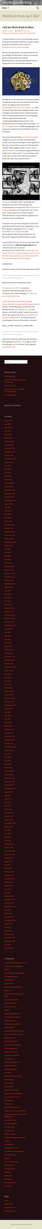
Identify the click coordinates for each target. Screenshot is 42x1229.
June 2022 (7, 594)
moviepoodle (8, 1083)
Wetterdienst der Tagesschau (13, 231)
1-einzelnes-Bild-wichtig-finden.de (15, 963)
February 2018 (9, 771)
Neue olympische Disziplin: (13, 1093)
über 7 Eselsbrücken (11, 1162)
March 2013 (8, 913)
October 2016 (9, 820)
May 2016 (7, 837)
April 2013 (7, 910)
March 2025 (8, 480)
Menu (4, 8)
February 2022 (9, 608)
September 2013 (10, 906)
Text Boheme (8, 1144)
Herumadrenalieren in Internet (14, 1031)
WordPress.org (9, 1211)
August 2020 (8, 670)
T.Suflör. (7, 1141)
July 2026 (7, 424)
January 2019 (8, 733)
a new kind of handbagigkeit (13, 966)
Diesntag (27, 229)
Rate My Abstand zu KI (11, 1107)
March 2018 (8, 768)
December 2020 (9, 657)
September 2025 (10, 459)
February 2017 (9, 813)
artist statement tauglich (12, 987)
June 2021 (7, 636)
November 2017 (9, 782)
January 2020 (8, 695)
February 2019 (9, 729)
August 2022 (8, 587)
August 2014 (8, 886)
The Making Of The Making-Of (14, 1151)
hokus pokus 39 (9, 386)
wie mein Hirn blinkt (30, 137)
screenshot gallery (10, 1124)
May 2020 (7, 681)
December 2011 (9, 938)
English (6, 1010)
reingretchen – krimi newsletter (15, 1111)
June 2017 (7, 799)
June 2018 (7, 757)
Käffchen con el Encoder (12, 1062)
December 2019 (9, 698)
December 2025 (9, 448)
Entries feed (8, 1204)
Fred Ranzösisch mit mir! (12, 1024)
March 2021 (8, 646)
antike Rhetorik (9, 980)
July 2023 (7, 549)
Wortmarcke (8, 1179)
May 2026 (7, 431)
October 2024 (9, 497)
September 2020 (10, 667)
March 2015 (8, 868)
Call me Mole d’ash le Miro (18, 27)
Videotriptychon (9, 1169)
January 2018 (8, 775)
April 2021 (7, 643)
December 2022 (9, 573)
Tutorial (6, 1158)
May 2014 (7, 893)
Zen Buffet (7, 1186)
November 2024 (9, 493)
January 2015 (8, 875)
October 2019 (9, 702)
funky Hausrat (9, 1027)
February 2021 (9, 650)
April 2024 (7, 518)
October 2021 (9, 622)
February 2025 (9, 483)
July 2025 (7, 466)
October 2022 (9, 580)
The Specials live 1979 (10, 288)
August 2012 (8, 924)
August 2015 (8, 861)
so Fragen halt (9, 1130)
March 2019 (8, 726)
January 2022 (8, 611)
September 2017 (10, 788)
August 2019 (8, 709)
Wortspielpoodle (29, 33)
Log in (6, 1201)
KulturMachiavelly (10, 1066)
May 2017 (7, 802)
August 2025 (8, 462)
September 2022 (10, 584)
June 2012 (7, 927)
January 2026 (8, 445)
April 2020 (7, 684)
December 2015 (9, 851)
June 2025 (7, 469)
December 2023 (9, 532)
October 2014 (9, 882)
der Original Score (22, 309)
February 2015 (9, 872)
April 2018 (7, 764)
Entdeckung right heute (12, 1014)
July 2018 (7, 754)
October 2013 (9, 903)
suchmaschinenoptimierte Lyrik (12, 33)
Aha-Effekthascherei (11, 977)
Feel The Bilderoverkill (11, 1017)
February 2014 (9, 896)
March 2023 (8, 563)
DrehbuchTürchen (10, 1003)
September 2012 (10, 920)
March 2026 (8, 438)
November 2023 (9, 535)
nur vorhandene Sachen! (12, 1097)
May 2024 (7, 514)
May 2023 (7, 556)
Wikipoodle (8, 1176)
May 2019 (7, 719)
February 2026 (9, 441)
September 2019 (10, 705)
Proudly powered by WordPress (21, 1224)
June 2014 (7, 889)
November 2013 (9, 900)
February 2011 (9, 948)
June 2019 (7, 716)
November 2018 (9, 740)
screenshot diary (10, 1120)
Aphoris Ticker (9, 983)
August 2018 (8, 750)
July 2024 (7, 507)
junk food (14, 344)
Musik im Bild (8, 1086)
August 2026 (8, 421)
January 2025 (8, 487)
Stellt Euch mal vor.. (23, 31)
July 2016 (7, 830)
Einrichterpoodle (10, 1007)
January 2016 (8, 847)
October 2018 (9, 743)
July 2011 (7, 945)
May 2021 (7, 639)
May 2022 (7, 598)
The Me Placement (10, 1155)
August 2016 (8, 827)
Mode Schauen (9, 1080)
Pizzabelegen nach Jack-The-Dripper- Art (18, 107)
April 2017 (7, 806)
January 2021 (8, 653)
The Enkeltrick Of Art (11, 1148)
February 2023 (9, 566)
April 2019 (7, 723)
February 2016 (9, 844)
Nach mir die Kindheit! (11, 1090)
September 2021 (10, 625)
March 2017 (8, 809)
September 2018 (10, 747)
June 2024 (7, 511)
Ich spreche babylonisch (12, 1045)
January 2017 (8, 816)
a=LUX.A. (7, 970)
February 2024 (9, 525)
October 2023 (9, 539)
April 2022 (7, 601)
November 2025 (9, 452)
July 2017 (7, 795)
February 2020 (9, 691)
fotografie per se (10, 1021)
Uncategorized (9, 1165)
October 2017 (9, 785)
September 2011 (10, 941)
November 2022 (9, 577)
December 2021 (9, 615)
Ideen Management (10, 1048)
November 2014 (9, 879)
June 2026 (7, 428)
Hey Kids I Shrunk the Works (13, 1034)
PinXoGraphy (8, 1100)
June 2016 (7, 834)
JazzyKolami (8, 1059)
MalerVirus (7, 1073)
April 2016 (7, 841)
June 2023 (7, 552)
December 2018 (9, 736)
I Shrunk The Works (10, 1041)
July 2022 (7, 591)
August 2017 (8, 792)
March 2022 (8, 605)
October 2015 (9, 858)
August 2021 (8, 629)
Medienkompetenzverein (12, 1076)
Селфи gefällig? (9, 376)
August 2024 (8, 504)
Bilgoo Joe (20, 342)
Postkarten (8, 1104)
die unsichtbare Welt (11, 1000)
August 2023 (8, 546)
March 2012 (8, 931)
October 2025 (9, 455)
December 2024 (9, 490)
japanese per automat (11, 1055)
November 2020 (9, 660)
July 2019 (7, 712)
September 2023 (10, 542)
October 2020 (9, 664)
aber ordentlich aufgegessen (14, 973)
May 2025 (7, 473)
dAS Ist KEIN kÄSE (10, 395)
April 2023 (7, 559)
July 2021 (7, 632)
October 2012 (9, 917)
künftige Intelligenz (10, 1069)
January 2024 (8, 528)
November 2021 (9, 618)
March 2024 (8, 521)
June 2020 (7, 677)
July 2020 (7, 674)
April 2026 (7, 434)
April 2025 (7, 476)
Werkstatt (7, 1172)
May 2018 (7, 761)
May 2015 (7, 865)
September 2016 (10, 823)
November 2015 (9, 854)
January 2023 (8, 570)
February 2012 (9, 934)
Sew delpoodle (9, 1127)
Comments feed (9, 1207)
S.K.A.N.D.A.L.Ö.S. (8, 347)
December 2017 (9, 778)
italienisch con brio (10, 1052)
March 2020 (8, 688)
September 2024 (10, 500)
